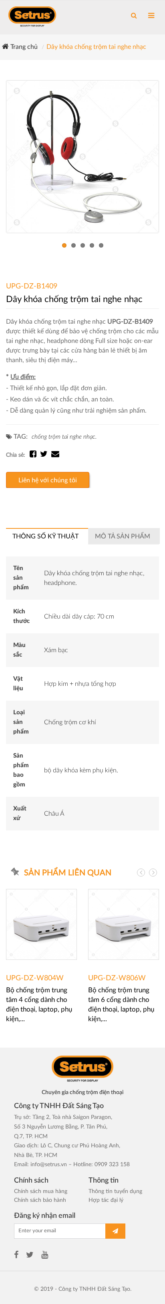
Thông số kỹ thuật (45, 536)
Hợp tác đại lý (106, 1200)
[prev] (141, 873)
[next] (153, 873)
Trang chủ (23, 47)
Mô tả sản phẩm (122, 536)
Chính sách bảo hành (40, 1200)
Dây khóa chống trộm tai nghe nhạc (96, 47)
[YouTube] (44, 1256)
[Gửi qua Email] (55, 455)
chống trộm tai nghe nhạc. (64, 437)
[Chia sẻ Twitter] (45, 455)
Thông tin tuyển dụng (115, 1191)
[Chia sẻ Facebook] (35, 455)
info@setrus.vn (48, 1164)
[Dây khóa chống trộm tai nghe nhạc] (82, 156)
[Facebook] (16, 1256)
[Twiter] (30, 1256)
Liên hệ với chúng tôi (47, 480)
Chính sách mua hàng (40, 1191)
